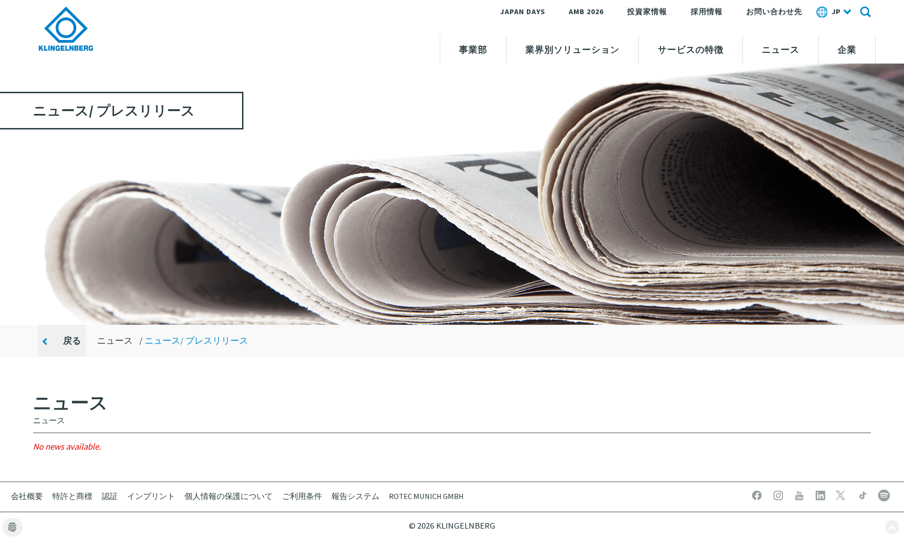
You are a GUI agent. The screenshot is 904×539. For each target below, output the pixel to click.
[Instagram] (779, 494)
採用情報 (707, 11)
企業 (847, 49)
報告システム (355, 496)
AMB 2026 (586, 11)
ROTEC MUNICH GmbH (426, 496)
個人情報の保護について (229, 496)
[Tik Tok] (863, 494)
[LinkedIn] (821, 494)
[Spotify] (884, 494)
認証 (110, 496)
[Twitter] (842, 494)
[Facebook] (757, 494)
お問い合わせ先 (774, 11)
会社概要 (27, 496)
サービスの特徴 (691, 49)
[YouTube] (800, 494)
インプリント (151, 496)
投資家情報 (647, 11)
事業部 (473, 49)
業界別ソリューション (572, 49)
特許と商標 (72, 496)
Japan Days (522, 11)
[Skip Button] (892, 527)
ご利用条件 (302, 496)
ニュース (780, 49)
